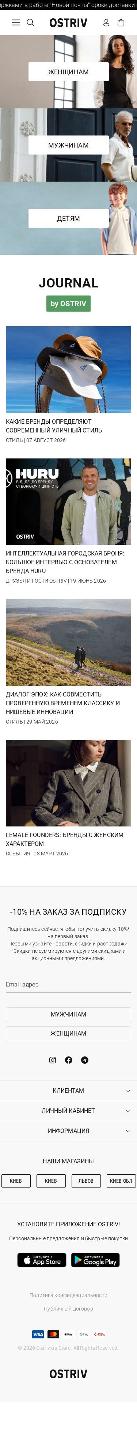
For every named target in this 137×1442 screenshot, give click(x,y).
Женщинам (68, 72)
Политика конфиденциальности (68, 1295)
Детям (68, 218)
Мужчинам (68, 145)
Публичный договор (68, 1309)
